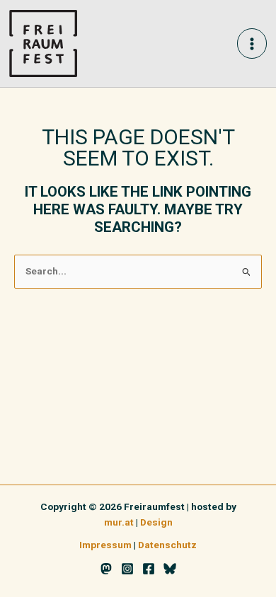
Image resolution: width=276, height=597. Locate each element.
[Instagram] (127, 568)
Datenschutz (167, 544)
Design (156, 522)
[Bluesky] (169, 568)
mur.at (119, 522)
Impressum (105, 544)
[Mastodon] (106, 568)
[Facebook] (148, 568)
